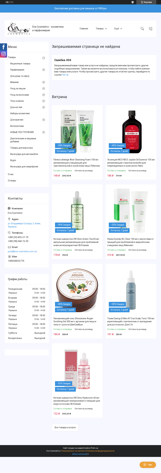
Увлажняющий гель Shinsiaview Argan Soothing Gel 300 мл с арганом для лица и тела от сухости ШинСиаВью (74, 321)
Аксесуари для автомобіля (24, 154)
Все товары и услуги (65, 427)
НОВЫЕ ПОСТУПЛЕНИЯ (22, 132)
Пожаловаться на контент (72, 451)
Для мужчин (16, 119)
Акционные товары (20, 63)
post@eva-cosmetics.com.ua (22, 251)
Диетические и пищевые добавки (23, 140)
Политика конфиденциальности (100, 451)
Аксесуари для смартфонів (24, 166)
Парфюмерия (17, 69)
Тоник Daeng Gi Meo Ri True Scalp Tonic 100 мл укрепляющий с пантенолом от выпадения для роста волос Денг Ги (130, 321)
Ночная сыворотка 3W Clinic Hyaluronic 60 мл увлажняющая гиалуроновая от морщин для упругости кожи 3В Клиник (76, 401)
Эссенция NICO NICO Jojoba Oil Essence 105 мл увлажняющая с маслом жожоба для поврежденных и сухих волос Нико (131, 162)
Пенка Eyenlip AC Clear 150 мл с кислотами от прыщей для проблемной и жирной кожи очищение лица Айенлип (130, 242)
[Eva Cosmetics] (19, 29)
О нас (11, 174)
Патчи (65, 74)
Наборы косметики (20, 113)
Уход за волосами (19, 95)
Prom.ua (94, 448)
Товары (100, 28)
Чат (150, 465)
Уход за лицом (17, 88)
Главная (84, 28)
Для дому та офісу (19, 76)
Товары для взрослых (21, 148)
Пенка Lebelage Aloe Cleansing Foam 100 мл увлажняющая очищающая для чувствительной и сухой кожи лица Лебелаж (76, 162)
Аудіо (13, 160)
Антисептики (17, 126)
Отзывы (12, 180)
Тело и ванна (17, 101)
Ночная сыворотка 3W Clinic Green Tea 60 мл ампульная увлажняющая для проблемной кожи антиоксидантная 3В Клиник (76, 242)
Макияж (14, 82)
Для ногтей (16, 107)
